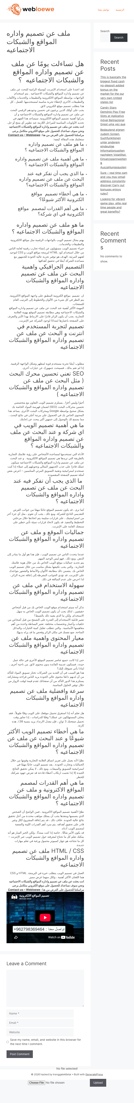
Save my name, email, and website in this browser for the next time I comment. (45, 1042)
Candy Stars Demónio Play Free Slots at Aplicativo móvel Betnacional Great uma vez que (112, 116)
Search (104, 31)
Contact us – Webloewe (24, 135)
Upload (98, 1082)
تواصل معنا (103, 9)
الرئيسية (120, 9)
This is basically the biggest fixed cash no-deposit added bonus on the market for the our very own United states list (113, 90)
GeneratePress (94, 1074)
